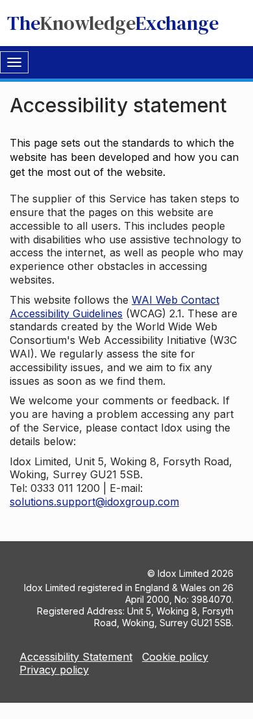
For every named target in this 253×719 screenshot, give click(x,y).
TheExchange (113, 23)
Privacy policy (54, 669)
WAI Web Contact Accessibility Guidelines (114, 306)
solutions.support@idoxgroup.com (94, 501)
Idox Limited (183, 573)
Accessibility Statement (75, 656)
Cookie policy (175, 656)
